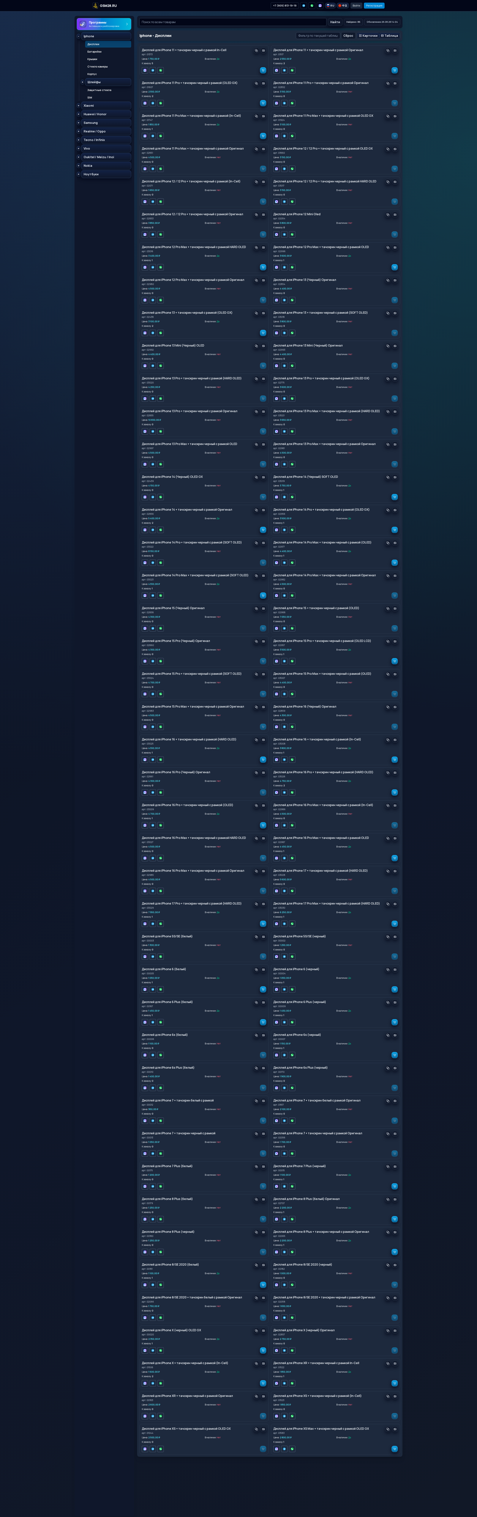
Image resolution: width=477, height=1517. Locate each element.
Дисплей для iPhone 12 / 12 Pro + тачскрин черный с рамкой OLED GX (323, 148)
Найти (335, 22)
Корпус (92, 74)
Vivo (87, 148)
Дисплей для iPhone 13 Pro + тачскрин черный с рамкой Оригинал (189, 411)
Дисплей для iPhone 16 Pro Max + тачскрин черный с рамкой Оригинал (193, 871)
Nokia (88, 166)
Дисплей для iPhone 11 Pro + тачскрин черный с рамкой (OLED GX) (190, 83)
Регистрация (374, 5)
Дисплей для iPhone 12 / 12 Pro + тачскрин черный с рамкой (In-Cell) (191, 181)
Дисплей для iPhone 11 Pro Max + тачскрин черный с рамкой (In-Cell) (191, 116)
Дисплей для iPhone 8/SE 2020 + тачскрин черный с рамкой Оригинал (324, 1297)
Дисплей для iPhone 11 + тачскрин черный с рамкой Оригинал (318, 50)
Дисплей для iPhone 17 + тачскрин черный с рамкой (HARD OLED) (320, 871)
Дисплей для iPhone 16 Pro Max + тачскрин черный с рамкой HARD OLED (194, 838)
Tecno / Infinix (94, 140)
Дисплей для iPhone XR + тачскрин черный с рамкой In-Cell (316, 1363)
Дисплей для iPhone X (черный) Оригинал (304, 1330)
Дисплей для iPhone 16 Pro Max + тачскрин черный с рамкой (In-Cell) (323, 805)
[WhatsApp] (312, 5)
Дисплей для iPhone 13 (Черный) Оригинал (304, 280)
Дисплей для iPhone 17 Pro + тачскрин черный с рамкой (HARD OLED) (192, 903)
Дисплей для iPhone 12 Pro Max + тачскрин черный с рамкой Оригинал (193, 280)
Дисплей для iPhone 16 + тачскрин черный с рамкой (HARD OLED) (189, 739)
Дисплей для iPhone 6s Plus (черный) (300, 1067)
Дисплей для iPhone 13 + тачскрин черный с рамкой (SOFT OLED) (320, 313)
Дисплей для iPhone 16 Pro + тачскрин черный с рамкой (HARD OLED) (323, 772)
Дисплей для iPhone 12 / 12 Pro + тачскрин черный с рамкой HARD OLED (324, 181)
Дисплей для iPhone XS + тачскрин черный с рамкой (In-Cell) (317, 1396)
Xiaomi (89, 106)
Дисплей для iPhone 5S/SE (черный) (299, 936)
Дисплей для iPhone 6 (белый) (164, 969)
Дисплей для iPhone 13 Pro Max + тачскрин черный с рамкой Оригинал (324, 444)
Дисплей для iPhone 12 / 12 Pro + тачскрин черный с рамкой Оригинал (192, 214)
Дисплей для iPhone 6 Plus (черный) (299, 1002)
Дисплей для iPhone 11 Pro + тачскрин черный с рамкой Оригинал (321, 83)
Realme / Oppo (95, 131)
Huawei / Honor (95, 114)
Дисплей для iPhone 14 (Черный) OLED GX (172, 477)
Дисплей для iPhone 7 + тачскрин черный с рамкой (178, 1133)
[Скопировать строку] (256, 50)
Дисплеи (93, 44)
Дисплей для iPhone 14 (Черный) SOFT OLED (305, 477)
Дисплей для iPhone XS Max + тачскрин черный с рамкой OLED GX (321, 1429)
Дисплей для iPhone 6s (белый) (165, 1035)
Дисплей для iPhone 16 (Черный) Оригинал (304, 706)
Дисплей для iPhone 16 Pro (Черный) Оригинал (176, 772)
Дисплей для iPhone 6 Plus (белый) (167, 1002)
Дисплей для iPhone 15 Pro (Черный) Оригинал (176, 641)
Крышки (92, 59)
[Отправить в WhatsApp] (160, 70)
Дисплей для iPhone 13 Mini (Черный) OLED (173, 345)
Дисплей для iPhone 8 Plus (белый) (167, 1199)
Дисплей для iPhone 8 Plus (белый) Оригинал (306, 1199)
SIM (89, 97)
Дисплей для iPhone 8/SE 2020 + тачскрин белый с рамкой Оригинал (192, 1297)
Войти (356, 5)
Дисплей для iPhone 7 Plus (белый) (167, 1166)
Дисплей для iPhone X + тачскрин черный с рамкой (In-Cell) (185, 1363)
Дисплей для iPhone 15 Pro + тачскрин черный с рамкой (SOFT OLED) (192, 674)
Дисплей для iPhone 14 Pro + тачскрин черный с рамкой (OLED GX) (321, 509)
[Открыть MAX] (145, 70)
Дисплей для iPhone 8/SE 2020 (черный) (302, 1264)
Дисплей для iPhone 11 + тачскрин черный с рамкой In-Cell (184, 50)
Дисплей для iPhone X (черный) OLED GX (171, 1330)
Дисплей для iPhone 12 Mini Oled (296, 214)
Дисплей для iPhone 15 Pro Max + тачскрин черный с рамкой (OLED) (322, 674)
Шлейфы (94, 82)
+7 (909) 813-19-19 (284, 5)
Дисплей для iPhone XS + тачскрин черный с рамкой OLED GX (186, 1429)
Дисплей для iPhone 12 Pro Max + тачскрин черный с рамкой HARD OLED (194, 247)
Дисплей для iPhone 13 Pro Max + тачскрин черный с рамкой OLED (189, 444)
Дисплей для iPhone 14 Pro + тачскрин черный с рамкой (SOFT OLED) (192, 542)
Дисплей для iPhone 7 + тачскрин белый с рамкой (178, 1100)
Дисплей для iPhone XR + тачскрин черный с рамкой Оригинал (187, 1396)
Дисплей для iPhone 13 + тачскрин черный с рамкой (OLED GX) (187, 313)
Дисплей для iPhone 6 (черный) (296, 969)
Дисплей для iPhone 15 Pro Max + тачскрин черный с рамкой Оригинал (193, 706)
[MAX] (320, 5)
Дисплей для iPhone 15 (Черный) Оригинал (173, 608)
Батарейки (94, 51)
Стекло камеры (97, 66)
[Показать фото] (263, 50)
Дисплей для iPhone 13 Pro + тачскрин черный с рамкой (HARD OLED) (192, 378)
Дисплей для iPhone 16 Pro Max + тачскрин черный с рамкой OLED (321, 838)
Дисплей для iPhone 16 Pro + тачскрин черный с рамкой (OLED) (187, 805)
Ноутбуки (91, 174)
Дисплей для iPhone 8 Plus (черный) (168, 1232)
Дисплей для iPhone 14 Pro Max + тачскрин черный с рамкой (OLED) (322, 542)
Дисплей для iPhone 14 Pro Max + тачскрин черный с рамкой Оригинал (324, 575)
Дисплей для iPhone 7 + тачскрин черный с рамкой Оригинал (317, 1133)
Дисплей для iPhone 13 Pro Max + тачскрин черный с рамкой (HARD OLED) (326, 411)
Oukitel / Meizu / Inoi (99, 157)
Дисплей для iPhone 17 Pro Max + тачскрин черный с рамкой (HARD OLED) (326, 903)
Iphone (89, 36)
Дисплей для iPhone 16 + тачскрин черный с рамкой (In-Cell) (317, 739)
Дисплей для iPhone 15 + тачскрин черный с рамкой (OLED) (316, 608)
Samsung (91, 123)
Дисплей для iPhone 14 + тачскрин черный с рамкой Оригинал (187, 509)
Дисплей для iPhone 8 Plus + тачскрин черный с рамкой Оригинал (321, 1232)
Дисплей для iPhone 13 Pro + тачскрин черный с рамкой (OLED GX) (321, 378)
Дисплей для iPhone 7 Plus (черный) (299, 1166)
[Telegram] (303, 5)
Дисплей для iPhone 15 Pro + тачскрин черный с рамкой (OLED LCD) (322, 641)
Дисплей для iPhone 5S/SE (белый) (167, 936)
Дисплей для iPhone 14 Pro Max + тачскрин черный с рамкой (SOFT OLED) (195, 575)
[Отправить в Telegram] (153, 70)
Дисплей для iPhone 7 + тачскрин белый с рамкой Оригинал (317, 1100)
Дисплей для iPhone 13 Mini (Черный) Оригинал (308, 345)
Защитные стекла (99, 90)
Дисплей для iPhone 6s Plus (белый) (168, 1067)
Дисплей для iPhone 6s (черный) (297, 1035)
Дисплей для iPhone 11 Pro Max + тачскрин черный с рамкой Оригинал (193, 148)
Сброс (348, 36)
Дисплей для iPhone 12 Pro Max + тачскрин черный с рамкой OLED (321, 247)
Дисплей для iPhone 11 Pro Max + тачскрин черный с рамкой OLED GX (323, 116)
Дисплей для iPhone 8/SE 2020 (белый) (170, 1264)
